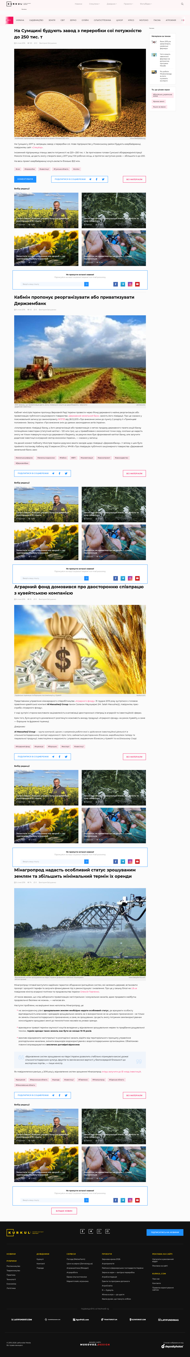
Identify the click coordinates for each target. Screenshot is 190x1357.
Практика (11, 1275)
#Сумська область (61, 169)
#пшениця (39, 747)
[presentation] (7, 20)
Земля (52, 20)
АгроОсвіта (107, 1286)
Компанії (41, 1264)
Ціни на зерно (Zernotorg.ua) (80, 1264)
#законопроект (104, 458)
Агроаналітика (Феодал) (78, 1268)
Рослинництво (13, 1266)
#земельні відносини (46, 458)
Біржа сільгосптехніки (77, 1277)
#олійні (76, 169)
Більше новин (64, 1211)
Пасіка (157, 20)
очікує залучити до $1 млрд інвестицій (121, 1071)
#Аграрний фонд (23, 747)
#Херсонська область (38, 1080)
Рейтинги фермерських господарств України (122, 1268)
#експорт (65, 747)
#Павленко (83, 1080)
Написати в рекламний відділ (163, 1260)
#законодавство (121, 458)
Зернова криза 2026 (111, 1259)
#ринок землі (158, 101)
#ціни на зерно (159, 107)
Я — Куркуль (107, 1290)
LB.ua (134, 988)
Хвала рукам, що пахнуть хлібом (116, 1299)
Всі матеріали (134, 179)
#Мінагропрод (98, 1080)
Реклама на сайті (160, 1266)
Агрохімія (171, 20)
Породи (40, 1268)
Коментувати (25, 179)
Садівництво (36, 20)
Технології (11, 1279)
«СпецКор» (37, 147)
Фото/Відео (145, 4)
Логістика (11, 1288)
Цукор (119, 20)
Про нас (156, 1279)
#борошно (52, 747)
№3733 (61, 419)
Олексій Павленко (89, 992)
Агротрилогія (108, 1264)
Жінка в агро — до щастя (113, 1295)
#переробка (30, 169)
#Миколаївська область (25, 1085)
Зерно (73, 20)
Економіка (11, 1284)
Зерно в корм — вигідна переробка (118, 1272)
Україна (20, 20)
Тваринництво (13, 1271)
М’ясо (131, 20)
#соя (18, 169)
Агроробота (72, 1272)
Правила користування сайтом (163, 1289)
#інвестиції (44, 169)
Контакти (156, 1283)
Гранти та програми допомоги (116, 1281)
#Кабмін (63, 458)
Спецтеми (94, 4)
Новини (78, 4)
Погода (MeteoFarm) (76, 1259)
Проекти (128, 4)
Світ (63, 20)
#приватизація (87, 458)
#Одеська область (116, 1080)
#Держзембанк (22, 463)
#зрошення (20, 1080)
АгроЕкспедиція (109, 1277)
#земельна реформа (24, 458)
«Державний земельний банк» (84, 416)
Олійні (85, 20)
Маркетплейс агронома (77, 1281)
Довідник (111, 4)
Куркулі (40, 1259)
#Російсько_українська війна (162, 95)
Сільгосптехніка (102, 20)
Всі (9, 20)
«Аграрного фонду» (85, 701)
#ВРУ (73, 458)
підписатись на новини (165, 1232)
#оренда (55, 1080)
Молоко (143, 20)
